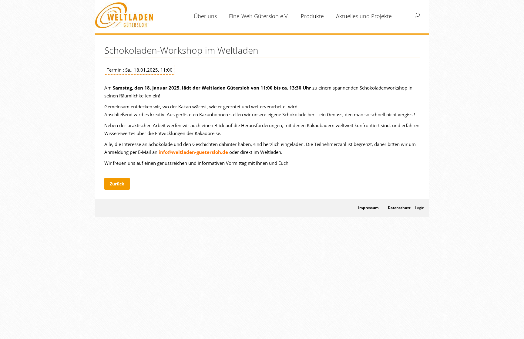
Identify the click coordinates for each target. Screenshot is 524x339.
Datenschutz (399, 207)
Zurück (117, 184)
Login (419, 207)
